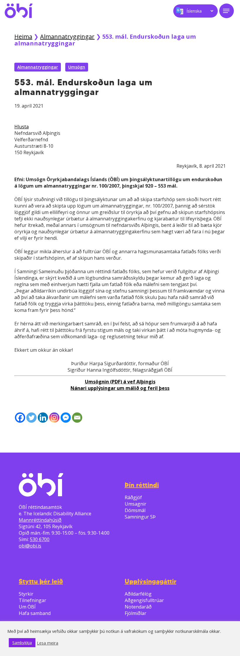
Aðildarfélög (138, 594)
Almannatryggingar (67, 36)
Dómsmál (135, 510)
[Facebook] (20, 417)
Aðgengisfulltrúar (144, 600)
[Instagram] (54, 417)
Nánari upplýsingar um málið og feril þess (120, 388)
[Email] (77, 417)
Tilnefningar (32, 600)
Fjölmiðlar (135, 613)
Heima (23, 36)
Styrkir (26, 594)
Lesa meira (47, 642)
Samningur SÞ (140, 517)
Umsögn (76, 67)
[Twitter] (31, 417)
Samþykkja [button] (22, 642)
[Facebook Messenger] (66, 417)
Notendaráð (138, 607)
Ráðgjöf (133, 497)
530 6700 (39, 539)
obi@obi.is (30, 546)
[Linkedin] (43, 417)
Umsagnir (135, 504)
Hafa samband (35, 613)
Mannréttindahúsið (40, 520)
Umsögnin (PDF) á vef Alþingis (120, 381)
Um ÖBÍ (27, 607)
